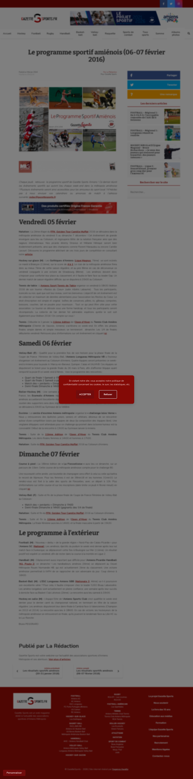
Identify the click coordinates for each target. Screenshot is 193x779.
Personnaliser (14, 772)
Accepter (85, 394)
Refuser (108, 394)
